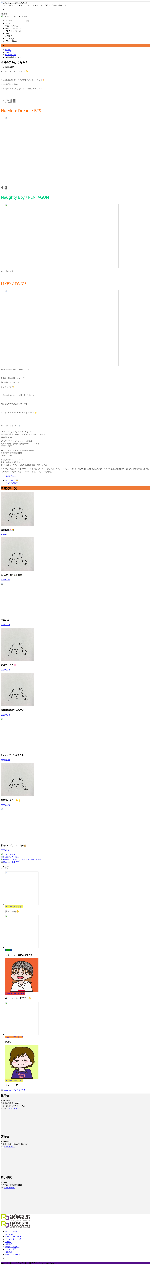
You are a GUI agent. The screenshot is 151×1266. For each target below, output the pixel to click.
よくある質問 (10, 38)
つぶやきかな (10, 45)
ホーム (8, 23)
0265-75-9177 (9, 1147)
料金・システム (11, 26)
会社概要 (8, 1252)
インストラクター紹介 (14, 31)
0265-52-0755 (13, 1108)
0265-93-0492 (9, 1187)
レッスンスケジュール (14, 28)
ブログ (8, 33)
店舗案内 (8, 36)
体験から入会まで (12, 1247)
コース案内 (9, 1234)
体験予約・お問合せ (13, 1254)
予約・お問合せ (11, 41)
